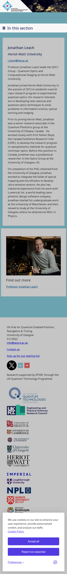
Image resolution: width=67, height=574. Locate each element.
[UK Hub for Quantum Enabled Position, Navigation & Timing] (33, 6)
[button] (33, 28)
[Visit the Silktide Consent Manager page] (55, 562)
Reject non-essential (33, 552)
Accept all (33, 541)
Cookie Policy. (16, 531)
